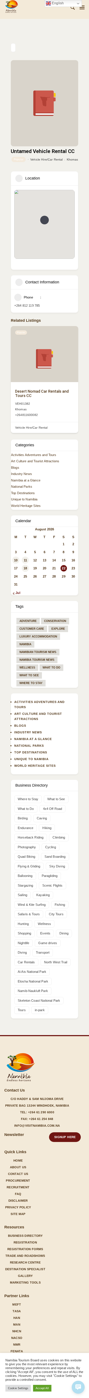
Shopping (24, 933)
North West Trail (55, 962)
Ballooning (25, 876)
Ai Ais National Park (32, 971)
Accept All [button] (42, 1388)
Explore (58, 628)
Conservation (55, 621)
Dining (63, 933)
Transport (42, 952)
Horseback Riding (30, 837)
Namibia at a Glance (25, 480)
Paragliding (50, 876)
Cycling (50, 847)
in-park (40, 1010)
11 (25, 560)
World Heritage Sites (26, 506)
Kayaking (43, 895)
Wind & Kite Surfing (32, 904)
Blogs (15, 467)
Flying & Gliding (29, 866)
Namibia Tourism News (36, 659)
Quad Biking (26, 856)
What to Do (51, 667)
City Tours (56, 914)
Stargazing (25, 885)
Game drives (47, 943)
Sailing (22, 895)
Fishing (60, 904)
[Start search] (72, 7)
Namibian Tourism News (37, 652)
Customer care (31, 628)
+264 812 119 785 (27, 305)
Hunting (23, 924)
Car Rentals (26, 962)
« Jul (16, 593)
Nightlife (23, 943)
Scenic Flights (52, 885)
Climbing (58, 837)
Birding (23, 818)
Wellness (27, 667)
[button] (82, 7)
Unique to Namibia (24, 499)
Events (45, 933)
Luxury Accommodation (38, 636)
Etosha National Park (33, 981)
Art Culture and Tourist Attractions (35, 461)
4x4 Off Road (52, 809)
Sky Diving (57, 866)
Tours (22, 1010)
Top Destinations (23, 493)
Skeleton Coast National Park (39, 1000)
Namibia (25, 644)
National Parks (21, 486)
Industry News (21, 474)
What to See (29, 675)
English (57, 3)
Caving (42, 818)
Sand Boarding (55, 856)
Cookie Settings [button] (18, 1388)
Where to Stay (31, 683)
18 (25, 568)
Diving (22, 952)
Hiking (46, 828)
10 (15, 560)
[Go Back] (13, 47)
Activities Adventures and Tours (33, 455)
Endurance (25, 828)
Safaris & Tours (29, 914)
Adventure (28, 621)
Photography (27, 847)
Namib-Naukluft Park (33, 991)
